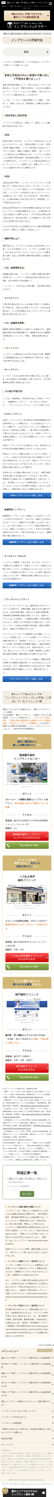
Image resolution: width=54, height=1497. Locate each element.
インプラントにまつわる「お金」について (18, 1411)
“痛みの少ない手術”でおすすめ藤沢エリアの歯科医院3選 (26, 15)
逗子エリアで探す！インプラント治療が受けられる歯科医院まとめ (26, 1384)
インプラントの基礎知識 (19, 1186)
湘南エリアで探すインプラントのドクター (27, 1484)
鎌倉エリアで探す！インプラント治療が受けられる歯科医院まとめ (26, 1375)
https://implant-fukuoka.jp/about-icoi (29, 1097)
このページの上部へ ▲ (46, 1345)
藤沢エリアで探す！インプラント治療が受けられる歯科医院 (26, 1358)
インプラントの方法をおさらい (14, 1417)
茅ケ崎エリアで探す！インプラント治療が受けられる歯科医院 (26, 1365)
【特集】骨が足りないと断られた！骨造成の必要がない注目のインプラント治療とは (26, 1430)
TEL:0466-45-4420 (29, 1077)
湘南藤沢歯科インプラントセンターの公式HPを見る (27, 836)
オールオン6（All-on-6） (19, 1190)
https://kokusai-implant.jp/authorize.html (34, 1106)
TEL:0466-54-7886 (29, 966)
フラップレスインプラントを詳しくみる (26, 679)
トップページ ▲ (44, 1350)
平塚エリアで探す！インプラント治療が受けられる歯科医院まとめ (26, 1393)
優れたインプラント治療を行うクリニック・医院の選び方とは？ (26, 1403)
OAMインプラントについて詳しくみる (26, 495)
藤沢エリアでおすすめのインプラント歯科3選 (24, 1493)
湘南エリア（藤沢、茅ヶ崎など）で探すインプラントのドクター (29, 3)
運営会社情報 (6, 1438)
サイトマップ (6, 1445)
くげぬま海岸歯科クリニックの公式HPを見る (26, 957)
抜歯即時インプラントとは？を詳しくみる (26, 542)
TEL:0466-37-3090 (29, 845)
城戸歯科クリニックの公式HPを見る (26, 1068)
